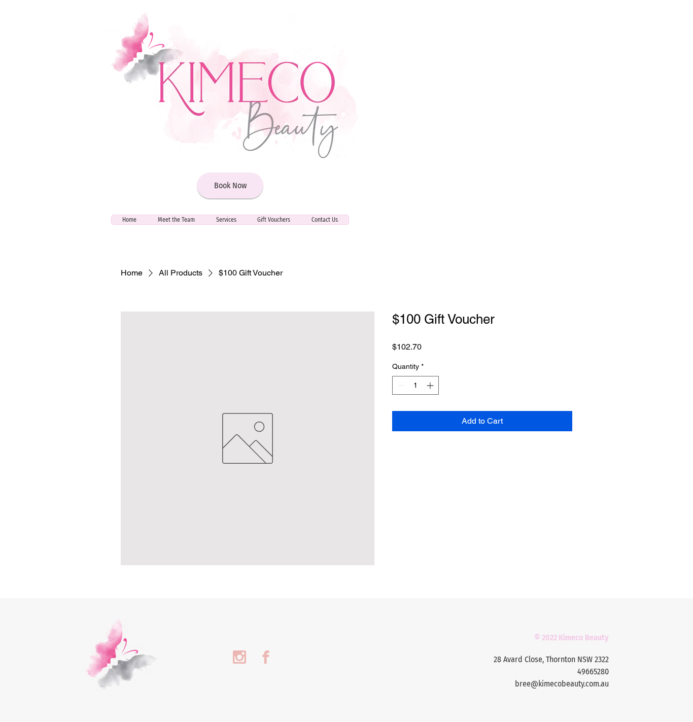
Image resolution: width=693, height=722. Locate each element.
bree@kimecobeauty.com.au (562, 684)
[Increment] (431, 385)
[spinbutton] (415, 385)
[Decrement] (400, 385)
